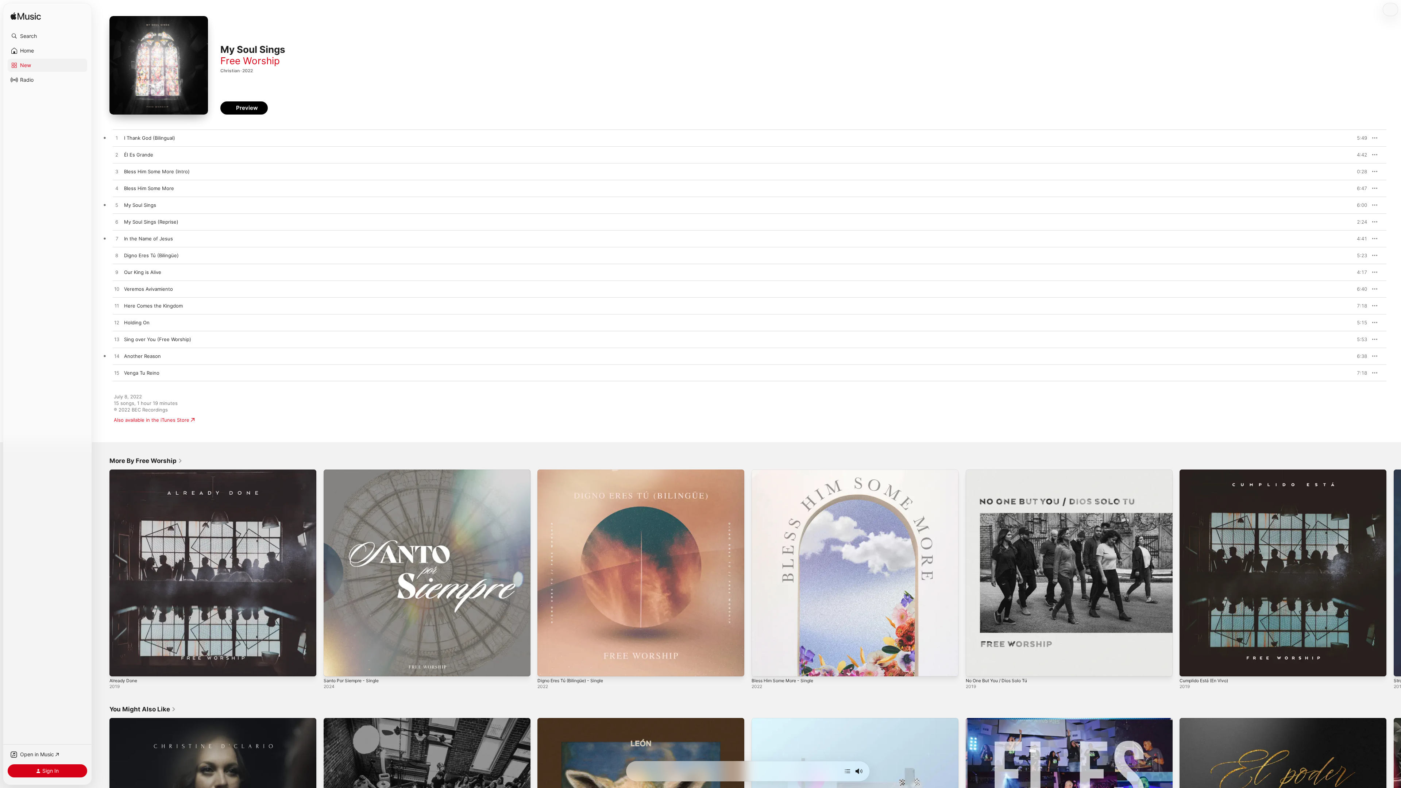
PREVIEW (1359, 138)
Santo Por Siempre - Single (354, 472)
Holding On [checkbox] (137, 322)
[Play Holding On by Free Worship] (116, 323)
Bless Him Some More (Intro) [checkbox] (157, 171)
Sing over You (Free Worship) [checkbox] (157, 339)
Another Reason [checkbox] (142, 356)
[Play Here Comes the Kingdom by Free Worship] (116, 306)
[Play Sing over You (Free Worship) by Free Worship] (116, 339)
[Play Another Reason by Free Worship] (116, 356)
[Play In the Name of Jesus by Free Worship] (116, 239)
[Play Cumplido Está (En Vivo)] (1188, 667)
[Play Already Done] (118, 667)
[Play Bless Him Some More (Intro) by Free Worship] (116, 172)
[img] (26, 16)
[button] (47, 36)
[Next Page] (1394, 572)
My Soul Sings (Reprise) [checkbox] (151, 222)
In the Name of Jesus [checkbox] (148, 239)
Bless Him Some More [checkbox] (149, 188)
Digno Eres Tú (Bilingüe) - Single (574, 472)
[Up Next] (847, 771)
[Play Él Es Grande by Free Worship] (116, 155)
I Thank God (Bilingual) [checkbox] (149, 138)
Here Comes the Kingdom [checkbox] (153, 306)
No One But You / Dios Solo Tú (1000, 472)
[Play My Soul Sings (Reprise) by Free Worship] (116, 222)
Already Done (124, 472)
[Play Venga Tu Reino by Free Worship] (116, 373)
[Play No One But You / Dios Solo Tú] (974, 667)
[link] (145, 461)
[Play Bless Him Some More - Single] (760, 667)
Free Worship (250, 60)
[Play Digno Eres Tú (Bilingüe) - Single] (546, 667)
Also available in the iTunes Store (151, 420)
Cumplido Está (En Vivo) (1207, 472)
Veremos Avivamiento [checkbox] (148, 289)
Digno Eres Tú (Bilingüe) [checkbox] (151, 255)
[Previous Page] (102, 572)
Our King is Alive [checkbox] (142, 272)
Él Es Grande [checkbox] (138, 155)
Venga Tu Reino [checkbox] (141, 373)
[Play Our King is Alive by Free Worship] (116, 272)
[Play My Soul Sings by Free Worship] (116, 205)
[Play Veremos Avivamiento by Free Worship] (116, 289)
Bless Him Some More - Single (786, 472)
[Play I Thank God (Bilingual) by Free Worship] (116, 138)
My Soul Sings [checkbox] (140, 205)
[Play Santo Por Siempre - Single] (332, 667)
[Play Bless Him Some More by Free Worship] (116, 188)
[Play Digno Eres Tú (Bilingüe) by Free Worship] (116, 255)
